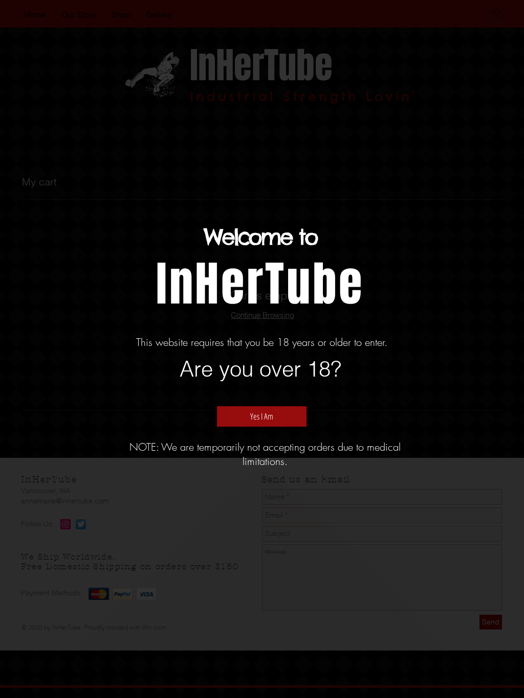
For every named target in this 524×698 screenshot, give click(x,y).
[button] (262, 416)
